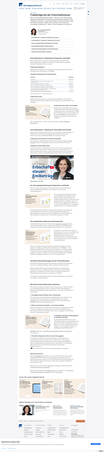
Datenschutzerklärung (12, 448)
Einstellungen (3, 448)
